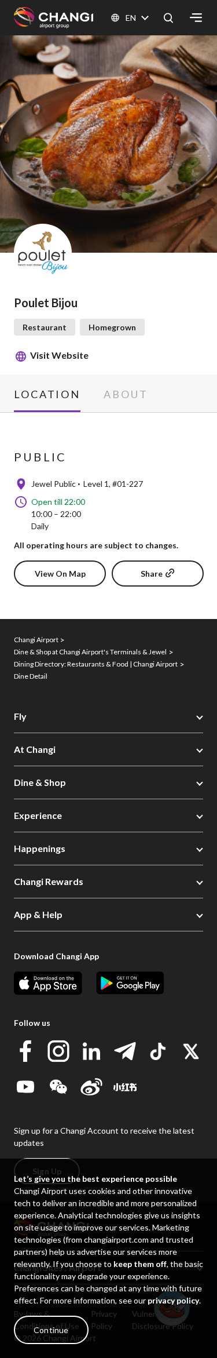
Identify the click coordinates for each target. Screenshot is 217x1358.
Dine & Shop (40, 782)
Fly (20, 716)
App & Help (38, 914)
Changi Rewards (48, 881)
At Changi (35, 749)
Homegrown (112, 327)
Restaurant (45, 327)
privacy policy (173, 1300)
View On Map (60, 573)
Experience (38, 815)
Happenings (39, 848)
